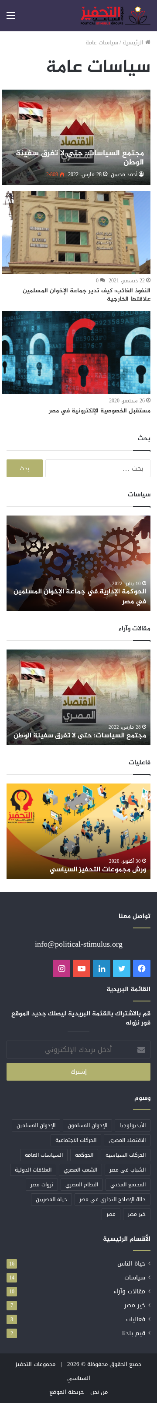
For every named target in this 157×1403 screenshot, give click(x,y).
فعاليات (135, 1319)
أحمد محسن (124, 174)
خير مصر (137, 1214)
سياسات (134, 1277)
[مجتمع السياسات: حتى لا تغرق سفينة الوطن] (76, 137)
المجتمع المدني (128, 1184)
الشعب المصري (80, 1170)
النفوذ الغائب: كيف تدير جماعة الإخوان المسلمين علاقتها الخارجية (86, 295)
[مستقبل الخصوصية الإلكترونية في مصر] (76, 352)
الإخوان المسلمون (87, 1125)
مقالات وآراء (129, 1291)
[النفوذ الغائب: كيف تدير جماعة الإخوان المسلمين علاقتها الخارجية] (76, 232)
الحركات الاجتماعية (75, 1140)
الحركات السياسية (126, 1155)
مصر (111, 1214)
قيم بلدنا (133, 1333)
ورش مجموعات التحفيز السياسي (98, 870)
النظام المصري (81, 1184)
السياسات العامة (44, 1155)
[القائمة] (11, 19)
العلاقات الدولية (33, 1170)
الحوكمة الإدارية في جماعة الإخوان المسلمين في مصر (80, 596)
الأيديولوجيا (132, 1125)
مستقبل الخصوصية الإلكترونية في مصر (99, 411)
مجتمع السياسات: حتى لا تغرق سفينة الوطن (80, 736)
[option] (78, 563)
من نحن (99, 1391)
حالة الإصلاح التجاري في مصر (112, 1199)
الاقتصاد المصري (127, 1140)
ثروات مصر (42, 1184)
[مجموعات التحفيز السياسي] (115, 15)
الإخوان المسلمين (36, 1125)
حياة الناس (131, 1263)
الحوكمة (84, 1155)
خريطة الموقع (66, 1391)
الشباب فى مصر (127, 1170)
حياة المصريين (51, 1199)
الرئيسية (134, 42)
